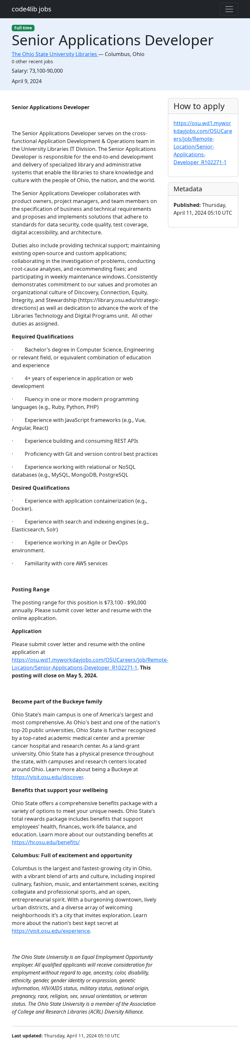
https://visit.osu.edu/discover (47, 777)
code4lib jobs (31, 9)
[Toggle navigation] (229, 9)
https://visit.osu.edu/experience (51, 930)
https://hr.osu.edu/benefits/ (46, 842)
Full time (23, 28)
